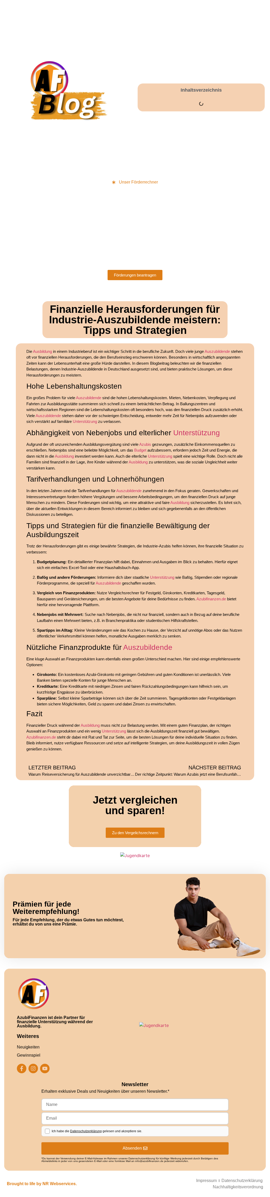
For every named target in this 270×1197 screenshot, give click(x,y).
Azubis (145, 444)
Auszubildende (217, 351)
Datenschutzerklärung (86, 1131)
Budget (140, 450)
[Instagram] (33, 1068)
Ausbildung (42, 351)
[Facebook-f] (21, 1068)
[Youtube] (45, 1068)
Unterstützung (85, 421)
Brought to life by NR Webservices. (42, 1183)
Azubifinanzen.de (211, 599)
